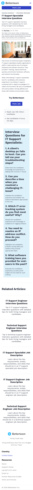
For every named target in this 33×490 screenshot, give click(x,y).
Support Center (8, 467)
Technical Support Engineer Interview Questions (16, 328)
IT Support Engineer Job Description (16, 380)
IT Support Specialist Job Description (16, 354)
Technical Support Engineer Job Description (16, 407)
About (4, 464)
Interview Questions (8, 12)
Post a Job (16, 8)
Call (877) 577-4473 (9, 470)
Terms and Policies (9, 480)
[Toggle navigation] (30, 3)
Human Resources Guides (11, 476)
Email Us (5, 473)
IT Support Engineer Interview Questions (16, 302)
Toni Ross (6, 30)
